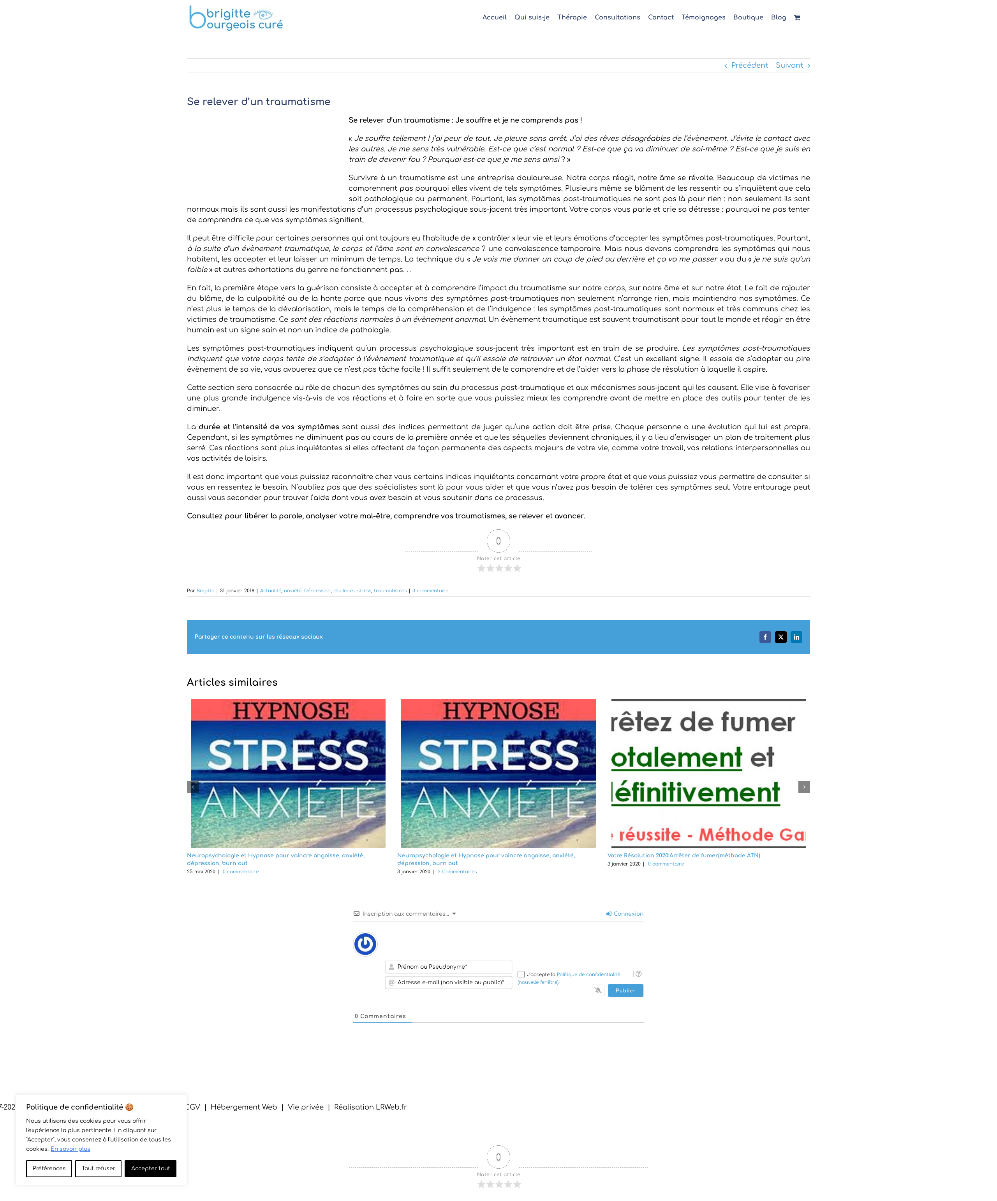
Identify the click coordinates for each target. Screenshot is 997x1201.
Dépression (317, 590)
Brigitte (205, 590)
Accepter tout (150, 1168)
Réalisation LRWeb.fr (370, 1107)
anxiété (292, 590)
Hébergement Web (244, 1107)
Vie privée (306, 1107)
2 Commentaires (457, 871)
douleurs (343, 590)
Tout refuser (98, 1168)
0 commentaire (430, 590)
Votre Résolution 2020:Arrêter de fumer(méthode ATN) (684, 856)
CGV (192, 1107)
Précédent (749, 65)
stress (364, 590)
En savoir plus (70, 1149)
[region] (101, 1139)
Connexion (627, 914)
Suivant (789, 65)
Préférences (49, 1168)
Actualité (270, 590)
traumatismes (390, 590)
